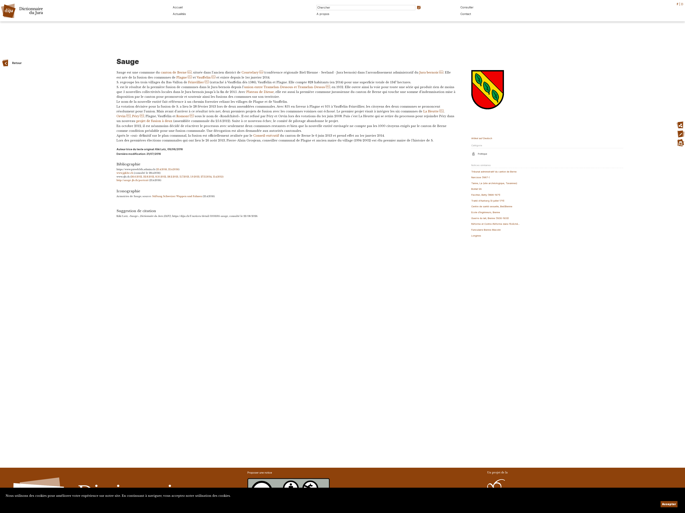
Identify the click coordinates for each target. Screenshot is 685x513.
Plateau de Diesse (260, 92)
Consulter (467, 7)
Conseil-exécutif (266, 135)
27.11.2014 (206, 176)
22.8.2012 (148, 176)
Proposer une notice (259, 472)
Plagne (181, 77)
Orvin (121, 116)
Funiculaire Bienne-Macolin (486, 229)
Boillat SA (476, 189)
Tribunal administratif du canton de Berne (494, 171)
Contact (465, 14)
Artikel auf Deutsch (481, 138)
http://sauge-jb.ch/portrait (132, 180)
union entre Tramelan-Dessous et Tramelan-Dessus (284, 87)
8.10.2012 (160, 176)
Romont (182, 116)
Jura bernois (428, 72)
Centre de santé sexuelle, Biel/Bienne (491, 206)
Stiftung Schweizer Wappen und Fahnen (177, 196)
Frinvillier (196, 82)
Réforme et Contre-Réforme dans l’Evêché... (495, 224)
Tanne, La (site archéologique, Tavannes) (494, 183)
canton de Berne (174, 72)
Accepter (669, 504)
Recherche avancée (423, 13)
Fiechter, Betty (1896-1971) (485, 195)
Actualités (179, 14)
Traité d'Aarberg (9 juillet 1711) (487, 200)
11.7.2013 (184, 176)
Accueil (178, 7)
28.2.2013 (172, 176)
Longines (476, 235)
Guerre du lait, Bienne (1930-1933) (490, 218)
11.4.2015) (218, 176)
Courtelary (250, 72)
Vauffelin (204, 77)
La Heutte (431, 111)
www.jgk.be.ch (124, 173)
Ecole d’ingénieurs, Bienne (485, 212)
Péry (135, 116)
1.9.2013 (194, 176)
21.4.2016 (162, 169)
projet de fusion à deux (154, 121)
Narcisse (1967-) (480, 177)
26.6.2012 (136, 176)
